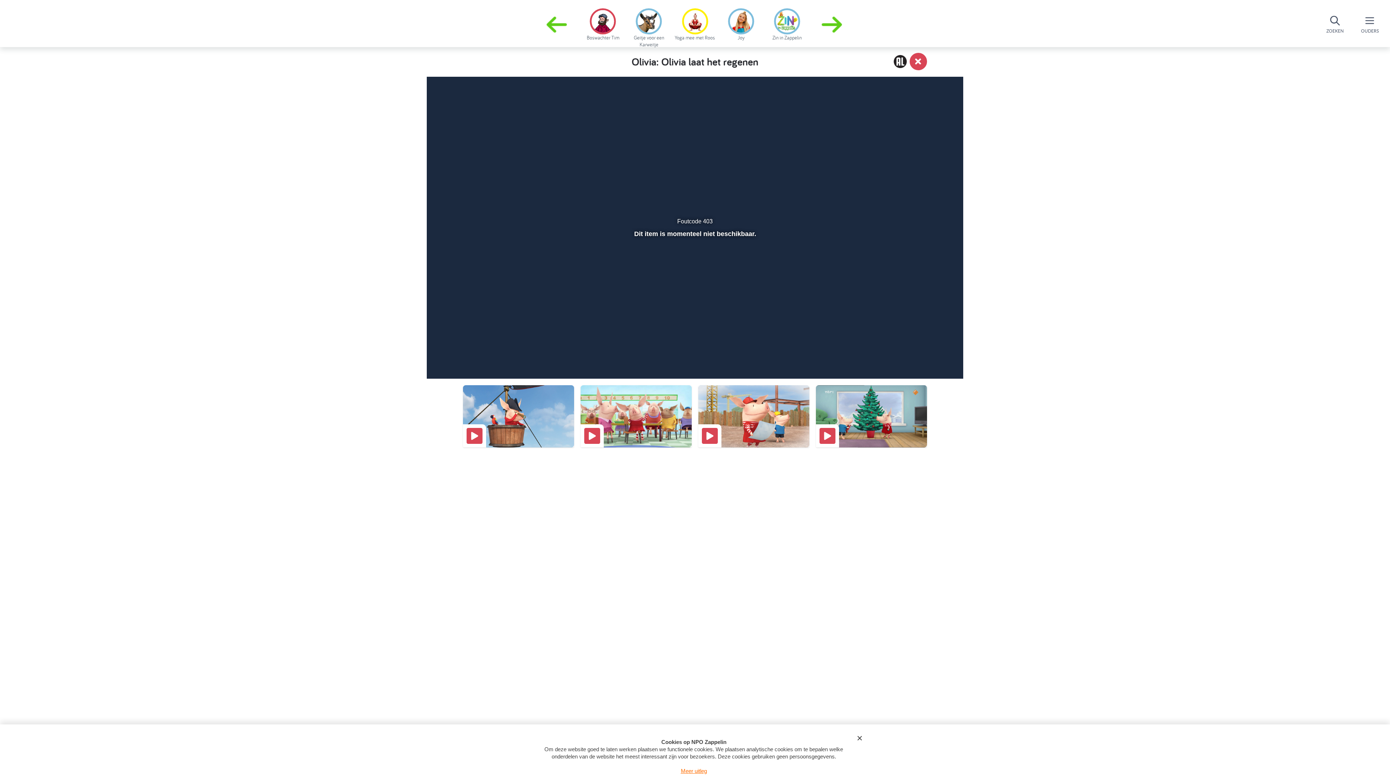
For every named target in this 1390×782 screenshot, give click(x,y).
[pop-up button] (916, 354)
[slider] (694, 338)
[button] (832, 25)
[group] (603, 23)
